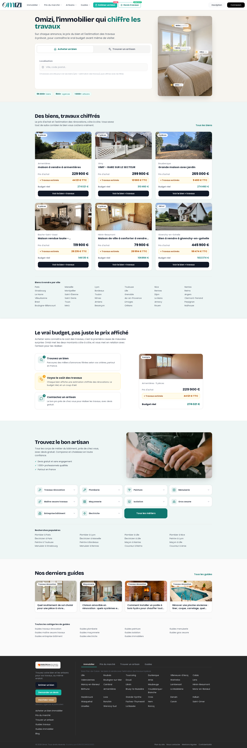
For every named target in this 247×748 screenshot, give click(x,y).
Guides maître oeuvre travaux (50, 632)
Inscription (217, 5)
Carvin (173, 701)
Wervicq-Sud (109, 706)
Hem (150, 701)
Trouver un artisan (123, 49)
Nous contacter (173, 744)
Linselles (85, 706)
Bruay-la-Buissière (135, 689)
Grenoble (129, 294)
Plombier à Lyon (87, 534)
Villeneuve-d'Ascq (179, 675)
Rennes (158, 290)
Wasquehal (86, 701)
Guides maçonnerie (89, 632)
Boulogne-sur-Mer (112, 679)
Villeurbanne (41, 298)
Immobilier (32, 5)
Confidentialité (205, 744)
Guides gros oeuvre (179, 632)
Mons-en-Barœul (201, 689)
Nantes (188, 287)
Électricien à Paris (43, 538)
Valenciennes (88, 679)
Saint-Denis (70, 298)
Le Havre (39, 294)
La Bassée (131, 706)
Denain (173, 697)
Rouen (158, 305)
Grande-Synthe (133, 697)
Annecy (158, 301)
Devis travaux (132, 4)
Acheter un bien (67, 49)
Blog (37, 733)
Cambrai (107, 684)
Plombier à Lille (132, 534)
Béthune (85, 689)
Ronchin (107, 701)
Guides (84, 5)
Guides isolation (132, 632)
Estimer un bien (107, 4)
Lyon (97, 287)
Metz (67, 305)
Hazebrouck (87, 697)
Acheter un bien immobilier (49, 710)
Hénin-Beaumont (201, 684)
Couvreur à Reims (133, 545)
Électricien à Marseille (90, 538)
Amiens (98, 301)
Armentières (109, 689)
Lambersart (176, 684)
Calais (196, 675)
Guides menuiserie (179, 628)
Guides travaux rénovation (48, 628)
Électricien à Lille (133, 538)
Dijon (157, 294)
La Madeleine (176, 689)
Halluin (196, 697)
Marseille (69, 287)
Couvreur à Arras (178, 545)
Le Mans (159, 298)
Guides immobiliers (134, 636)
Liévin (128, 684)
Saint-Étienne (71, 294)
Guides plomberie (88, 628)
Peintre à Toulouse (44, 542)
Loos (105, 697)
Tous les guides (203, 574)
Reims (188, 290)
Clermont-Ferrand (194, 298)
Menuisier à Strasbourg (46, 545)
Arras (150, 679)
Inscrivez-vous (46, 699)
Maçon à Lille (176, 542)
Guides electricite (88, 636)
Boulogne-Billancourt (45, 305)
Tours (67, 301)
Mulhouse (189, 305)
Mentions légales (189, 744)
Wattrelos (175, 679)
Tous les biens (204, 125)
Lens (195, 679)
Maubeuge (153, 684)
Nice (157, 287)
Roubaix (107, 675)
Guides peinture (133, 628)
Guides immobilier (44, 729)
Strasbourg (40, 290)
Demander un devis (48, 692)
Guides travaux (42, 724)
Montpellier (70, 290)
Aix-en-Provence (133, 298)
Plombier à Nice (177, 534)
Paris (37, 287)
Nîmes (98, 298)
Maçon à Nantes (133, 542)
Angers (188, 294)
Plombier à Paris (43, 534)
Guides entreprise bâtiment (48, 636)
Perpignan (190, 301)
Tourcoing (131, 675)
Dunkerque (153, 675)
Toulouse (129, 287)
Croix (150, 697)
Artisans (70, 5)
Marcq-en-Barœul (90, 684)
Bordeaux (99, 290)
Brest (37, 301)
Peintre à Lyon (177, 538)
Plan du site (160, 744)
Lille (126, 290)
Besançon (100, 305)
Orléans (128, 305)
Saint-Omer (199, 701)
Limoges (129, 301)
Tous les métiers (146, 513)
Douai (129, 679)
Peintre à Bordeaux (89, 542)
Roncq (151, 706)
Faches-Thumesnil (135, 701)
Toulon (98, 294)
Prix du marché (52, 5)
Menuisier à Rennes (89, 545)
